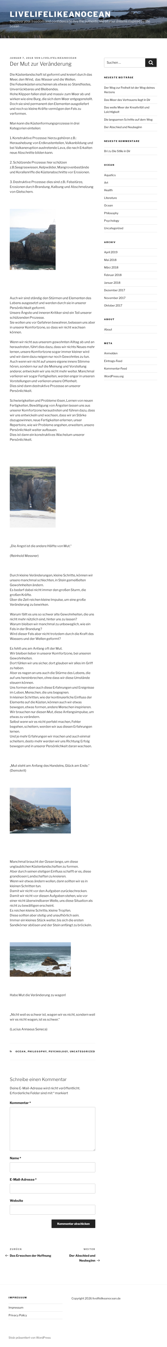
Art (106, 182)
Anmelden (111, 353)
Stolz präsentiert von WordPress (30, 1337)
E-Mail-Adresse (23, 1179)
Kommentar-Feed (115, 368)
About (108, 329)
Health (108, 190)
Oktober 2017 (113, 305)
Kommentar (20, 1103)
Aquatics (110, 175)
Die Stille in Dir (121, 151)
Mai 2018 (110, 260)
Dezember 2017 (114, 290)
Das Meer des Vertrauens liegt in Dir (127, 99)
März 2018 (111, 267)
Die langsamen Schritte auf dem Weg (128, 119)
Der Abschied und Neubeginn (123, 127)
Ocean (20, 1051)
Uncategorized (82, 1051)
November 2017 (114, 298)
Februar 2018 (113, 275)
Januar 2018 (112, 282)
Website (16, 1201)
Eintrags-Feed (113, 361)
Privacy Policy (18, 1315)
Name (15, 1158)
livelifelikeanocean (60, 14)
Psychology (58, 1051)
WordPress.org (114, 376)
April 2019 (111, 252)
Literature (110, 198)
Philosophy (37, 1051)
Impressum (16, 1307)
